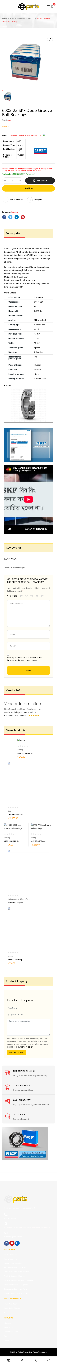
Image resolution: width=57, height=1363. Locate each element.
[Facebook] (4, 217)
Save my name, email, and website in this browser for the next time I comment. (24, 658)
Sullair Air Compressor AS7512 (20, 903)
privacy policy (27, 1047)
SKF (9, 120)
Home (4, 18)
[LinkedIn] (17, 217)
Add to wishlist (16, 200)
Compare (38, 200)
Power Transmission (17, 18)
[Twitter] (10, 217)
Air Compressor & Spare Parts (19, 899)
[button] (52, 6)
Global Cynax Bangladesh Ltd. (25, 135)
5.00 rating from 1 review (15, 716)
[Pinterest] (23, 217)
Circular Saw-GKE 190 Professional (22, 815)
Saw (9, 811)
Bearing (31, 18)
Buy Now (28, 188)
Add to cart (42, 181)
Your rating (12, 596)
